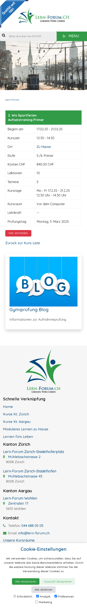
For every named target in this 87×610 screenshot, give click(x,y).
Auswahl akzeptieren (58, 581)
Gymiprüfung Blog (29, 309)
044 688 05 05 (32, 525)
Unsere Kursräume (19, 540)
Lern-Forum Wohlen (20, 498)
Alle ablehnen (43, 589)
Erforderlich (24, 596)
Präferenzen (66, 596)
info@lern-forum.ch (34, 533)
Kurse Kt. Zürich (16, 414)
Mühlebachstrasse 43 (24, 476)
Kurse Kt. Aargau (17, 421)
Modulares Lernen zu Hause (25, 429)
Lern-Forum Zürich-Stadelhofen (29, 471)
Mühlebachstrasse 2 (23, 457)
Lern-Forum (12, 99)
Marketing (45, 602)
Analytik (45, 596)
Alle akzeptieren (25, 581)
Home (8, 406)
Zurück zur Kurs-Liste (22, 243)
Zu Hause (44, 147)
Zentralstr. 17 (17, 503)
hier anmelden (18, 233)
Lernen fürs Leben (18, 436)
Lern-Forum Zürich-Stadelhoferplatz (33, 451)
